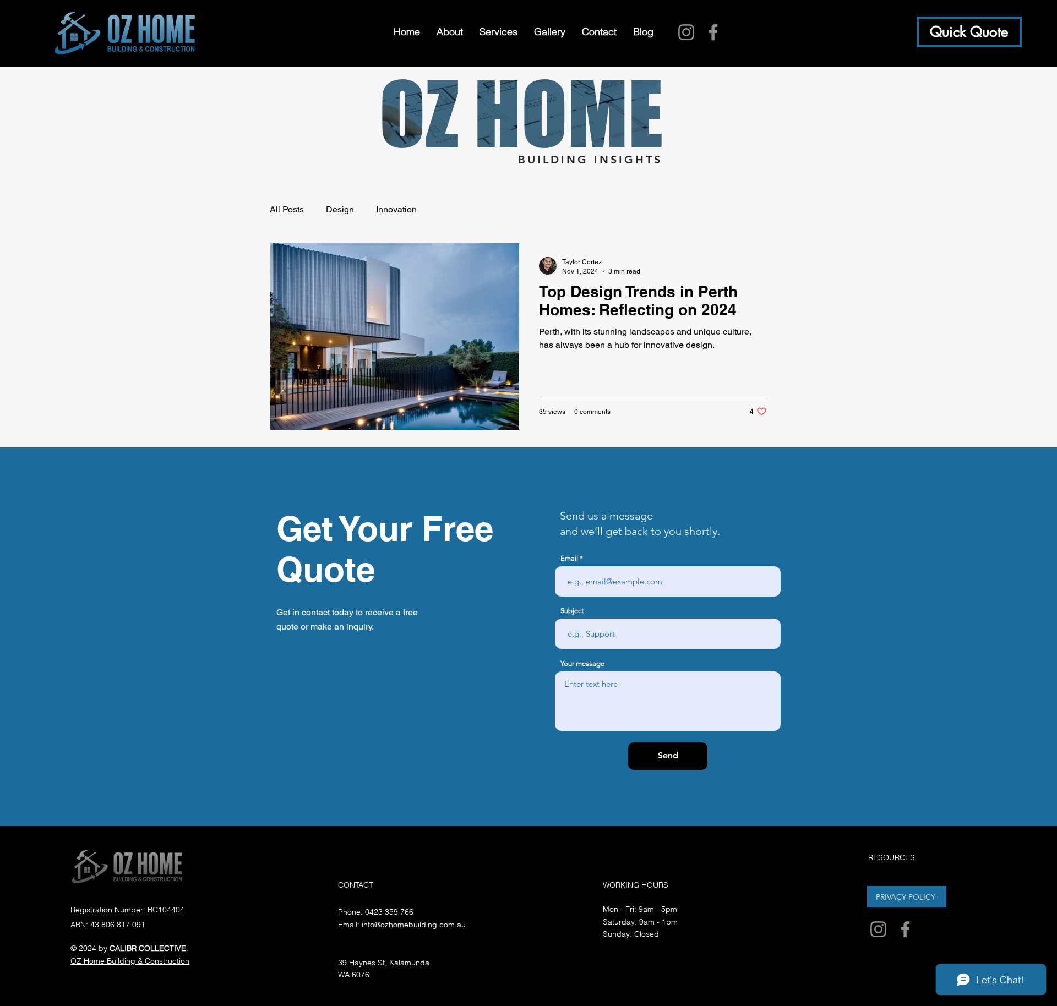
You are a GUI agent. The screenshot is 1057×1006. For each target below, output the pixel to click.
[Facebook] (713, 32)
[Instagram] (686, 32)
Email (569, 558)
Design (340, 209)
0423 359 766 (389, 912)
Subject (572, 610)
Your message (582, 663)
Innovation (396, 209)
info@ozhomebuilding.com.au (414, 925)
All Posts (287, 209)
